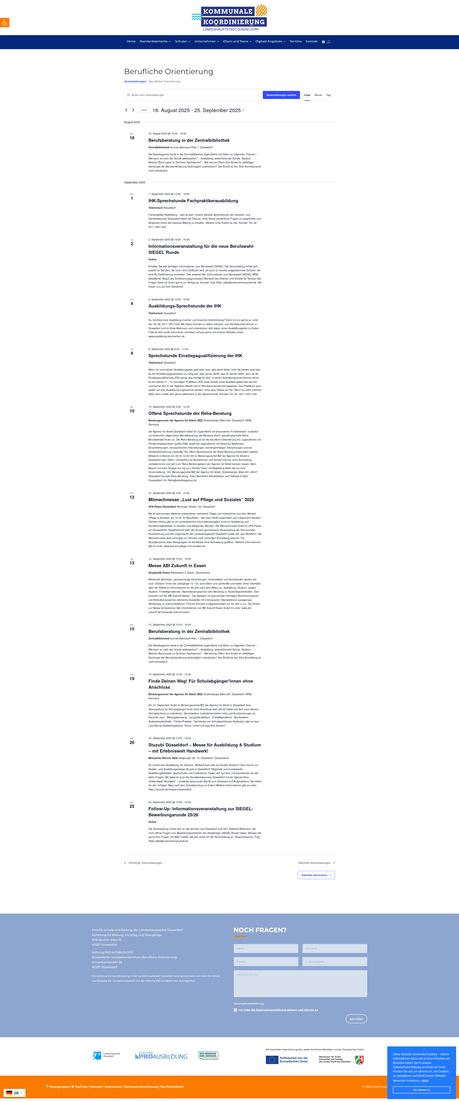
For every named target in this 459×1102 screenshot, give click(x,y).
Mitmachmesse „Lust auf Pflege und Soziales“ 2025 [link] (201, 499)
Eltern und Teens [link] (235, 41)
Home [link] (131, 41)
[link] (4, 22)
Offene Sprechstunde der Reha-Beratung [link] (190, 413)
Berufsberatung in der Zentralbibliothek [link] (189, 140)
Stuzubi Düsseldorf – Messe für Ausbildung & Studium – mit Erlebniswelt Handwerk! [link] (204, 748)
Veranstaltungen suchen (281, 95)
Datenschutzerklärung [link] (141, 1086)
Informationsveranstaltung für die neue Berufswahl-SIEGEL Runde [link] (201, 249)
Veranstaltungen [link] (135, 81)
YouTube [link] (81, 1086)
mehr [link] (425, 1080)
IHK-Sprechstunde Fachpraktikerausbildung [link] (193, 200)
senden (356, 1019)
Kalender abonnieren (314, 875)
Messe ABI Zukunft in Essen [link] (177, 565)
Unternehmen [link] (205, 41)
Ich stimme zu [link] (421, 1089)
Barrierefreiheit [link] (172, 1086)
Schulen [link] (181, 41)
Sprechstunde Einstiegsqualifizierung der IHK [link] (195, 355)
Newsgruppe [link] (59, 1086)
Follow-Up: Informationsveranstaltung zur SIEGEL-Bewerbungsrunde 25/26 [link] (200, 811)
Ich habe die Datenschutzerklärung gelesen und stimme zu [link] (278, 1009)
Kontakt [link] (312, 41)
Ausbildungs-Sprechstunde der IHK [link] (184, 306)
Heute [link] (144, 109)
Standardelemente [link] (154, 41)
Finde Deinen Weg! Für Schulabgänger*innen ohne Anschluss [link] (200, 684)
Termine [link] (296, 41)
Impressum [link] (113, 1086)
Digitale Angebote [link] (268, 41)
